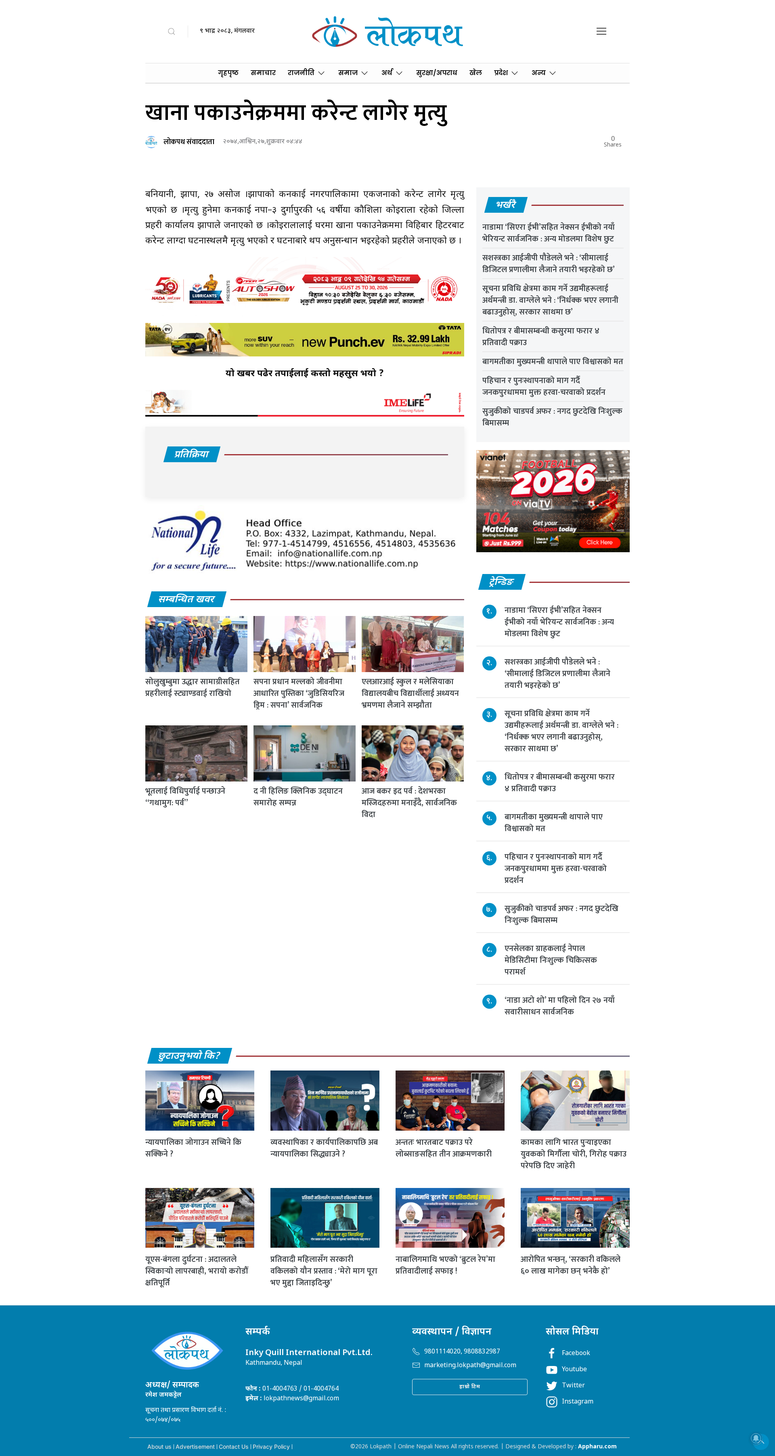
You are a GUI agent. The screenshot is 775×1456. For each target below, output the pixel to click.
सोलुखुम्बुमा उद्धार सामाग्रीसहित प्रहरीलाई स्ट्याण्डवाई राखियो (192, 687)
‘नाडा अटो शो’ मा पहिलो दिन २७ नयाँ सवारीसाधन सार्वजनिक (560, 1006)
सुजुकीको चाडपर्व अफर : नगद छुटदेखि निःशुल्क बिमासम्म (552, 417)
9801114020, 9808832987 (462, 1352)
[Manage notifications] (756, 1438)
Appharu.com (597, 1447)
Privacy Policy (271, 1446)
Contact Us (234, 1446)
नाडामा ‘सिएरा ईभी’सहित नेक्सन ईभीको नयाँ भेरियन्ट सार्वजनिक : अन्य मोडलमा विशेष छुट (548, 233)
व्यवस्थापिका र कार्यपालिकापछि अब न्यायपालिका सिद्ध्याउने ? (324, 1148)
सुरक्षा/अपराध (436, 73)
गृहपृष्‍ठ (228, 73)
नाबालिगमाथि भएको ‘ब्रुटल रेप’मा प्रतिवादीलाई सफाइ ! (445, 1265)
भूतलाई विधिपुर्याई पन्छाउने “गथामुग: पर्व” (185, 797)
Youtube (574, 1370)
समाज (348, 73)
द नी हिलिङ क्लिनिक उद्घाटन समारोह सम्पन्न (298, 797)
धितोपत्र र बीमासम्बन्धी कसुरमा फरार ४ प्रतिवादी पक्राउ (540, 337)
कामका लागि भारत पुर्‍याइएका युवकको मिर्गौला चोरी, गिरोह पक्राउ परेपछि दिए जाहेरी (573, 1154)
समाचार (263, 73)
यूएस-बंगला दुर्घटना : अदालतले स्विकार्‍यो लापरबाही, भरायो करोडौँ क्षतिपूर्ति (196, 1271)
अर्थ (386, 73)
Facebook (576, 1353)
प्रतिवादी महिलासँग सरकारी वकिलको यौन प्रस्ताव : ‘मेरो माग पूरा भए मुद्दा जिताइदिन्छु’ (323, 1271)
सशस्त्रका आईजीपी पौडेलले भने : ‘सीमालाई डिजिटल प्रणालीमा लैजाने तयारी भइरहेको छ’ (548, 264)
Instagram (577, 1402)
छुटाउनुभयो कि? (189, 1056)
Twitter (573, 1386)
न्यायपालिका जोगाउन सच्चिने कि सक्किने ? (193, 1148)
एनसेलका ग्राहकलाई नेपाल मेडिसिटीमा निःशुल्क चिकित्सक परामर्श (551, 960)
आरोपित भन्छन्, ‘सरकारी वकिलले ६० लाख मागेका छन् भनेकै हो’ (570, 1265)
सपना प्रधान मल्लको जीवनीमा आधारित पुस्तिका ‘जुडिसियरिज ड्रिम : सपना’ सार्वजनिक (298, 693)
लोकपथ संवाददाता (188, 142)
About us (159, 1446)
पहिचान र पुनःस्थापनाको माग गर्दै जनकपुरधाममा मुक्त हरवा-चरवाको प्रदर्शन (543, 386)
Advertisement (195, 1446)
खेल (475, 73)
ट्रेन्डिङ (501, 582)
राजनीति (301, 73)
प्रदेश (501, 73)
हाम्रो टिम (469, 1386)
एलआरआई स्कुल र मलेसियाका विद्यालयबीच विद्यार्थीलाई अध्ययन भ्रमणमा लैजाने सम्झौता (410, 693)
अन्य (539, 73)
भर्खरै (505, 205)
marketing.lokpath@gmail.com (470, 1366)
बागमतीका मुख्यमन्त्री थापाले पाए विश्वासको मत (552, 362)
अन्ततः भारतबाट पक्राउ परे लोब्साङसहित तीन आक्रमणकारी (444, 1148)
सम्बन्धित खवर (186, 599)
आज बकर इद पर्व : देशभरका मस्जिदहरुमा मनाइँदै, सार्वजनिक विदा (409, 802)
